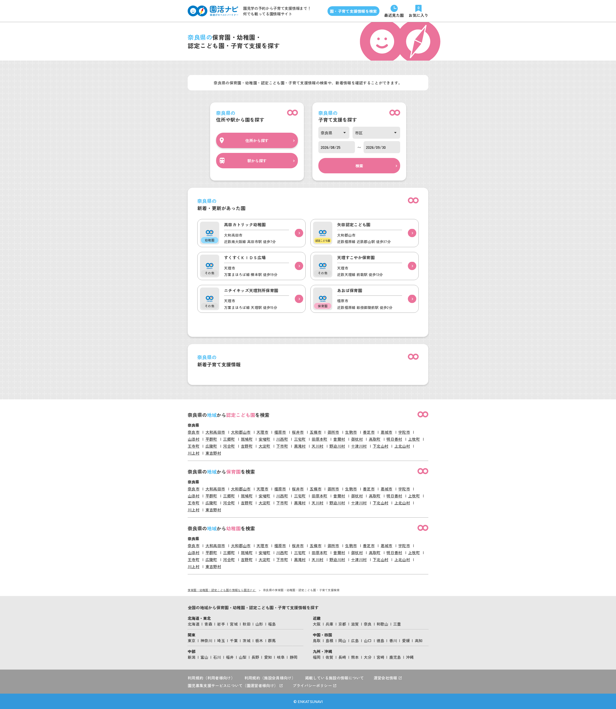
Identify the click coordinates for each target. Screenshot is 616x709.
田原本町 (319, 439)
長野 (255, 657)
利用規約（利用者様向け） (211, 678)
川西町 (282, 439)
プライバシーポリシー (313, 685)
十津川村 (359, 446)
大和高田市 (215, 432)
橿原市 (280, 432)
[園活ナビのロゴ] (213, 11)
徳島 (381, 640)
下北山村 (380, 446)
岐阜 (281, 657)
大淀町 (264, 446)
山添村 (193, 439)
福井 (230, 657)
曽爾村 (339, 439)
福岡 (317, 657)
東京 (192, 640)
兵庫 (330, 624)
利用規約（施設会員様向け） (269, 678)
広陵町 (211, 446)
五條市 (315, 432)
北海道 (193, 624)
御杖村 (357, 439)
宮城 (234, 624)
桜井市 (298, 432)
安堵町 (264, 439)
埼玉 (221, 640)
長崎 (342, 657)
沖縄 (410, 657)
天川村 (317, 446)
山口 (368, 640)
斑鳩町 (247, 439)
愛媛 (406, 640)
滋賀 (355, 624)
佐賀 (330, 657)
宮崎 (381, 657)
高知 (419, 640)
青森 (208, 624)
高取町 (375, 439)
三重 (397, 624)
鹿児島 (395, 657)
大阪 (317, 624)
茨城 (246, 640)
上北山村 (402, 446)
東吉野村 (213, 453)
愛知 (268, 657)
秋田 (246, 624)
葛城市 (386, 432)
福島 (272, 624)
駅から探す (257, 160)
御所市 (333, 432)
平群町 (211, 439)
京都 (342, 624)
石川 (217, 657)
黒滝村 (300, 446)
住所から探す (257, 140)
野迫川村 (337, 446)
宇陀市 (404, 432)
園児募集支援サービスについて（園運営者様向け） (233, 685)
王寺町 (193, 446)
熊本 (355, 657)
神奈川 (206, 640)
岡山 (342, 640)
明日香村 (394, 439)
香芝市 (369, 432)
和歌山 (382, 624)
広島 (355, 640)
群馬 (272, 640)
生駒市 (351, 432)
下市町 (282, 446)
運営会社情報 (386, 678)
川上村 (193, 453)
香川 (393, 640)
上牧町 (414, 439)
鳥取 (317, 640)
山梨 (243, 657)
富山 (204, 657)
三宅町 (300, 439)
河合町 (229, 446)
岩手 (221, 624)
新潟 (192, 657)
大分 (368, 657)
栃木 (259, 640)
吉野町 (247, 446)
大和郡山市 (241, 432)
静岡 (294, 657)
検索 (359, 166)
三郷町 (229, 439)
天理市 (262, 432)
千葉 (234, 640)
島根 (330, 640)
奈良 (368, 624)
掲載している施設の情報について (334, 678)
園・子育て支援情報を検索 (353, 11)
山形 (259, 624)
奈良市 (193, 432)
